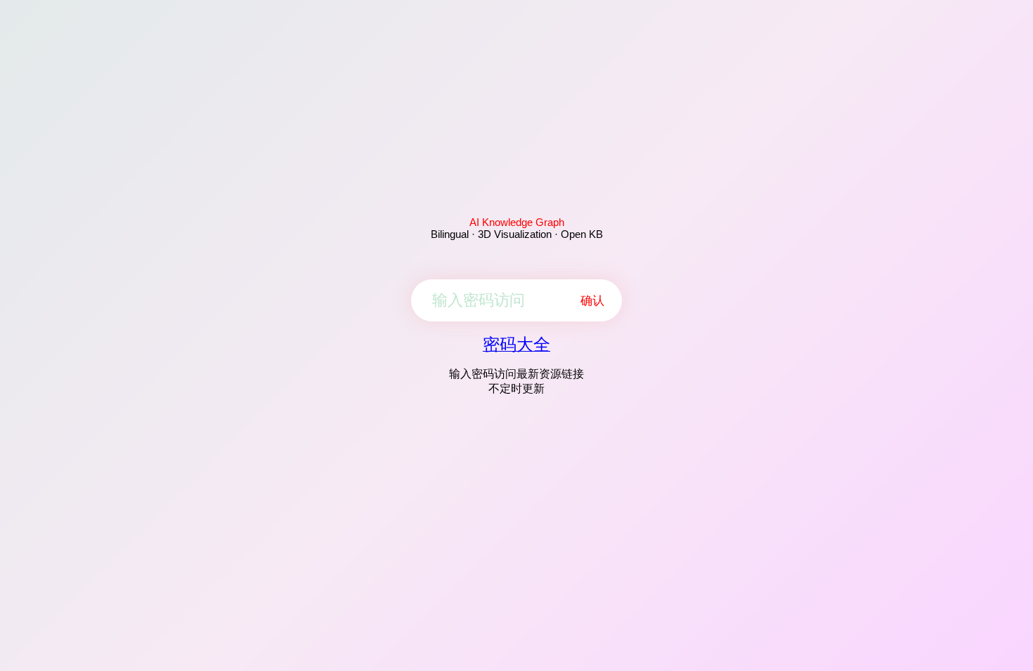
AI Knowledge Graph (516, 222)
